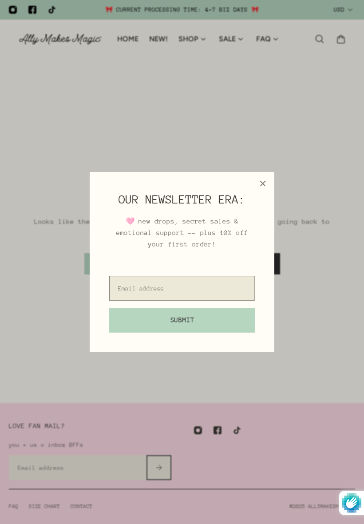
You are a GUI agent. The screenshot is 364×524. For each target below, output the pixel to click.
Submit (182, 320)
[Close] (263, 183)
